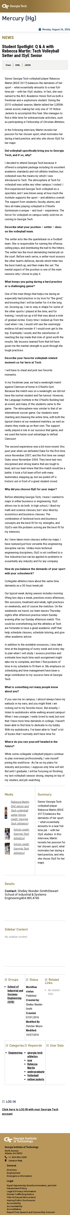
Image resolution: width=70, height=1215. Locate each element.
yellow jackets (35, 1079)
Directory (12, 1169)
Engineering (15, 1052)
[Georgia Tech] (20, 1139)
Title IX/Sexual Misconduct (21, 1197)
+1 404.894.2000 (17, 1157)
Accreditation (14, 1209)
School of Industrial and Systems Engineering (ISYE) (15, 994)
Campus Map (15, 1160)
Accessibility (14, 1203)
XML (17, 65)
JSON (27, 65)
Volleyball (33, 1075)
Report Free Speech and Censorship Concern (31, 1212)
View (8, 65)
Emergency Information (19, 1176)
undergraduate (36, 1071)
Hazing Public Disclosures (21, 1200)
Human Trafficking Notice (20, 1194)
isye (29, 1060)
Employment (13, 1172)
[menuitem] (35, 1171)
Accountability (14, 1206)
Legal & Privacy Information (21, 1191)
